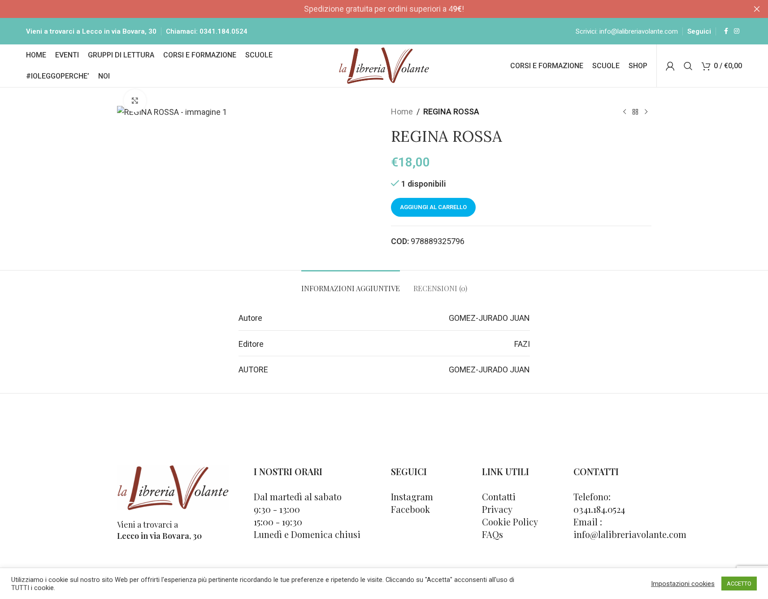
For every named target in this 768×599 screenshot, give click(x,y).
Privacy (497, 509)
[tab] (350, 283)
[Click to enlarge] (135, 100)
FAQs (492, 534)
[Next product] (646, 111)
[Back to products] (635, 111)
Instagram (412, 496)
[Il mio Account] (670, 66)
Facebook (410, 509)
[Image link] (173, 487)
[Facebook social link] (725, 31)
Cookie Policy (510, 522)
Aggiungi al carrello (433, 207)
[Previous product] (624, 111)
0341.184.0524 (223, 31)
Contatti (499, 496)
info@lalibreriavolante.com (638, 31)
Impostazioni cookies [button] (683, 584)
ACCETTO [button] (739, 583)
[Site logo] (384, 65)
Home (402, 111)
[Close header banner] (757, 9)
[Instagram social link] (736, 31)
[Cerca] (688, 66)
